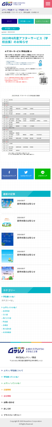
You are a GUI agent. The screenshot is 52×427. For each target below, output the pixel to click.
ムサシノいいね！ (42, 21)
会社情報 (7, 396)
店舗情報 (7, 389)
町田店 (5, 321)
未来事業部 (7, 332)
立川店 (5, 314)
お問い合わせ (9, 402)
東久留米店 (7, 329)
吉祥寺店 (6, 311)
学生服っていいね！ (11, 376)
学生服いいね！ (26, 21)
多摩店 (5, 325)
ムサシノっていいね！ (12, 383)
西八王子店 (7, 318)
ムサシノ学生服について (13, 370)
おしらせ (7, 408)
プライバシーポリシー (12, 415)
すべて (9, 21)
